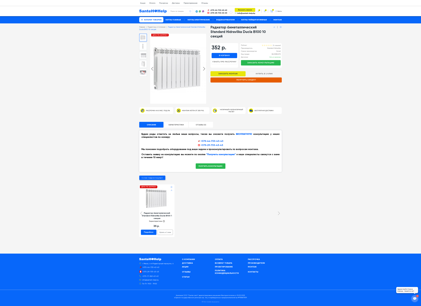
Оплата (152, 3)
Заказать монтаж (228, 74)
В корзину (224, 55)
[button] (143, 37)
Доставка (176, 3)
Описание (151, 125)
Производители (256, 263)
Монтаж (277, 20)
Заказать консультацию (260, 63)
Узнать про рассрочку (224, 62)
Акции (142, 3)
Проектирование (190, 3)
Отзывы (204, 3)
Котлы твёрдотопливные (254, 20)
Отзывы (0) (201, 125)
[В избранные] (279, 27)
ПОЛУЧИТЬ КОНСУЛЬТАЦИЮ (210, 166)
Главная (142, 27)
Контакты (253, 272)
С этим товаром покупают (152, 178)
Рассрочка (163, 3)
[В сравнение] (274, 27)
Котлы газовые (173, 20)
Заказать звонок (245, 10)
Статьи (186, 277)
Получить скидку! (246, 80)
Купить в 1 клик (264, 74)
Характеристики (176, 125)
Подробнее (148, 232)
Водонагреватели (225, 20)
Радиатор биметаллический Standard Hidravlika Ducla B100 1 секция (157, 216)
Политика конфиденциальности (227, 271)
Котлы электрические (199, 20)
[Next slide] (204, 69)
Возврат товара (223, 263)
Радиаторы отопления (156, 27)
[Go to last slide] (152, 69)
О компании (188, 259)
